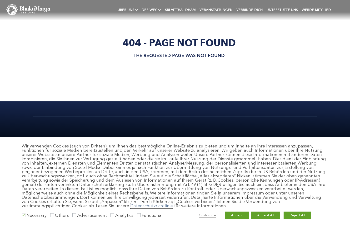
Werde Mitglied (316, 10)
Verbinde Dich (249, 10)
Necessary (36, 215)
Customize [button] (207, 215)
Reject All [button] (297, 215)
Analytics (124, 215)
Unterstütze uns (282, 10)
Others (62, 215)
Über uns (126, 10)
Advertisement (92, 215)
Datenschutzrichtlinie (151, 205)
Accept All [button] (265, 215)
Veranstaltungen (216, 10)
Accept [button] (237, 215)
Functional (152, 215)
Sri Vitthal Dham (180, 10)
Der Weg (150, 10)
